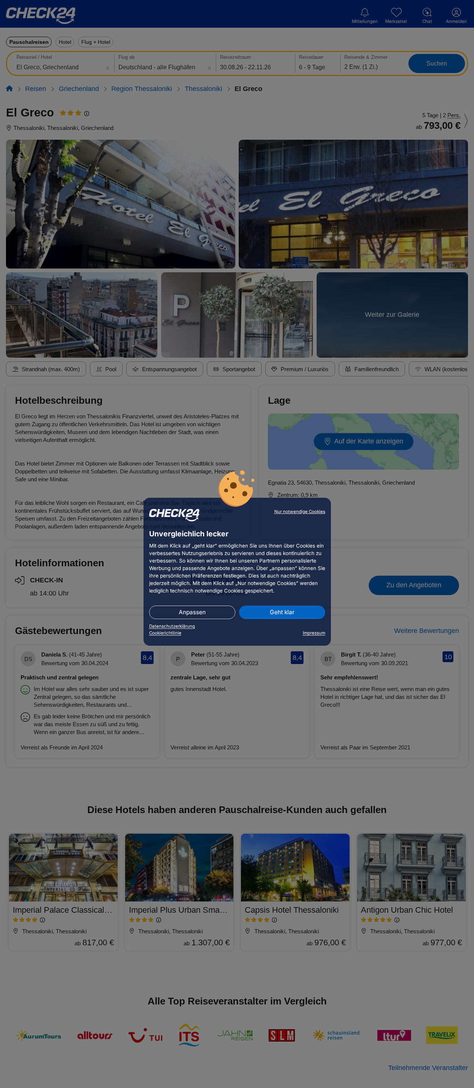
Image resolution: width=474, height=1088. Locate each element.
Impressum (314, 633)
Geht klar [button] (282, 612)
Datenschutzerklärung (172, 626)
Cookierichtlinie (165, 633)
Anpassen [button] (192, 612)
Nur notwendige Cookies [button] (299, 511)
